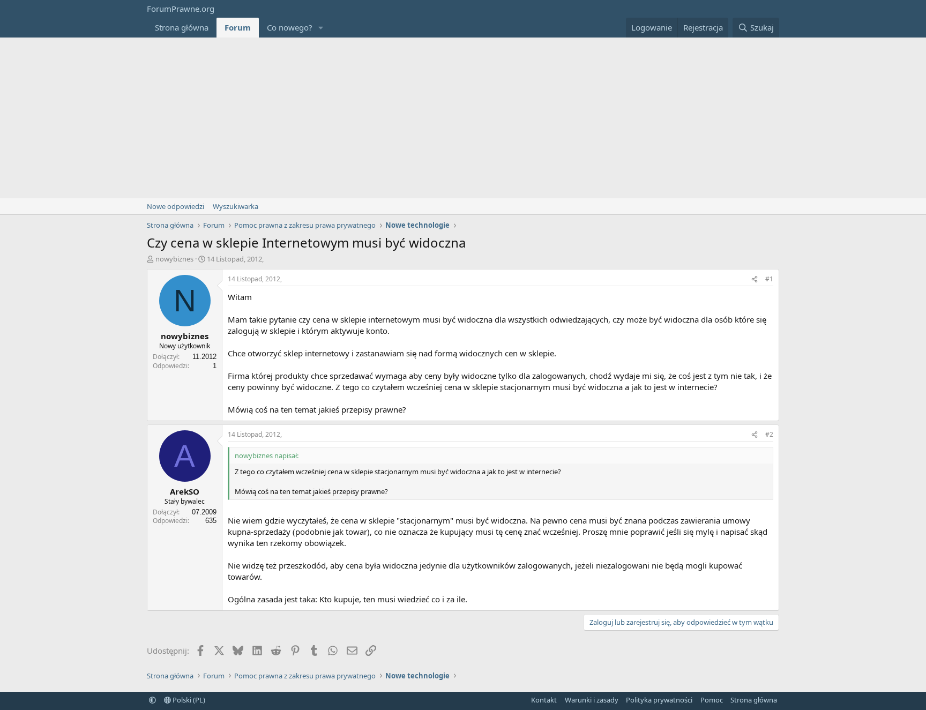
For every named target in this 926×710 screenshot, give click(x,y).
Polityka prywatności (659, 700)
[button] (320, 28)
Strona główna (181, 27)
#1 (769, 278)
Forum (238, 27)
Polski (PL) (188, 700)
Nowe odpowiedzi (175, 206)
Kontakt (544, 700)
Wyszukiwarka (235, 206)
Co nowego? (289, 27)
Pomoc (711, 700)
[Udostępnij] (754, 279)
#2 (769, 434)
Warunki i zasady (591, 700)
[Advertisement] (463, 118)
